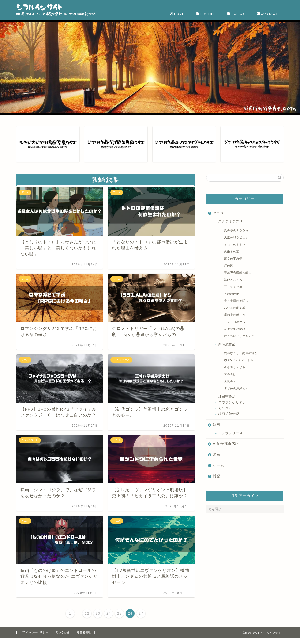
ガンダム (225, 408)
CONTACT (269, 13)
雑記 (216, 476)
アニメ (218, 213)
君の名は (230, 374)
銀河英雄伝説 (228, 414)
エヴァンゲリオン (232, 402)
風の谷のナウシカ (236, 230)
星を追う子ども (234, 367)
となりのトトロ (234, 244)
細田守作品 (227, 396)
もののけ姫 (231, 293)
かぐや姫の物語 (234, 329)
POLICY (238, 13)
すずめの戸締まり (236, 388)
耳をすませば (233, 286)
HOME (179, 13)
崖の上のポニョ (234, 315)
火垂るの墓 (231, 251)
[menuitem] (70, 613)
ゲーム (218, 465)
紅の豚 (228, 265)
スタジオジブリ (230, 221)
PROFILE (208, 13)
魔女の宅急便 (233, 258)
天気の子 (230, 381)
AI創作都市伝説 (226, 444)
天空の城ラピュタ (236, 237)
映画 (216, 425)
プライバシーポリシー (34, 632)
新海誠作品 (227, 344)
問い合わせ (63, 632)
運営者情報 (84, 632)
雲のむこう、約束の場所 (241, 353)
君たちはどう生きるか (239, 336)
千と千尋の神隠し (236, 300)
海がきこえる (233, 279)
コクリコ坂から (234, 322)
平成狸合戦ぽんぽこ (237, 272)
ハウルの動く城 (234, 307)
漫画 (216, 454)
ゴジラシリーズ (230, 433)
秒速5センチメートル (238, 360)
